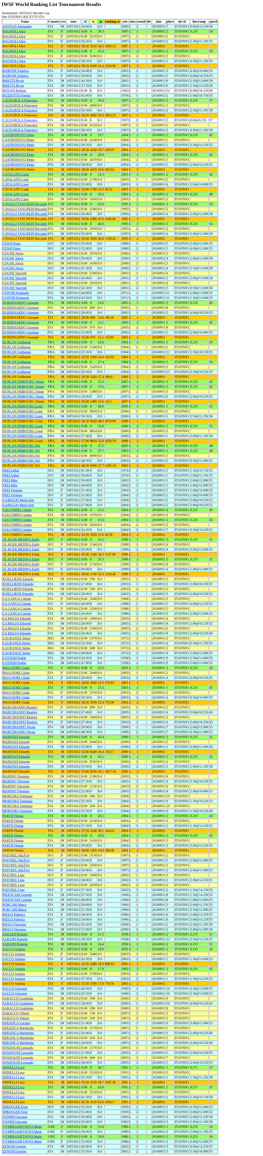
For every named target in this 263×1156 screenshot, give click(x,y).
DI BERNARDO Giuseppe (21, 302)
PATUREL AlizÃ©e (16, 855)
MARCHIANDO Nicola (19, 727)
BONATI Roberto (14, 90)
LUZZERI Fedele (14, 658)
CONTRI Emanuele (16, 293)
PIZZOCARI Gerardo (17, 895)
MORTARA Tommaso (17, 796)
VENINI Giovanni (15, 1117)
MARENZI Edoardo (16, 737)
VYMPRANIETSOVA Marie (22, 1126)
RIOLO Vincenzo (14, 924)
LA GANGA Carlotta (17, 599)
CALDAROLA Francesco (20, 100)
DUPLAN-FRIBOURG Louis (23, 406)
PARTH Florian (13, 816)
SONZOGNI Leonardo (18, 1048)
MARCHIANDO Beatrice (20, 707)
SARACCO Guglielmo (18, 998)
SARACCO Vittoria (16, 1013)
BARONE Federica (16, 71)
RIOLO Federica (14, 914)
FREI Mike (10, 480)
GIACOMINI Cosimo (17, 510)
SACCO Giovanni (15, 988)
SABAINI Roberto (15, 934)
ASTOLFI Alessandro (17, 26)
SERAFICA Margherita (18, 1028)
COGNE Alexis (13, 253)
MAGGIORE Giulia (16, 668)
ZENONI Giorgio (14, 1146)
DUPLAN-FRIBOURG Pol (21, 446)
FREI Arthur (11, 470)
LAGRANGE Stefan (16, 638)
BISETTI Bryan (13, 80)
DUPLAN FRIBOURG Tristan (23, 381)
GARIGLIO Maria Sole (18, 500)
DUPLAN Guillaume (17, 342)
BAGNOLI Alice (14, 31)
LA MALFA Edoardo (17, 618)
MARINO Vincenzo (16, 776)
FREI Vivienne (12, 490)
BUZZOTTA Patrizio (17, 95)
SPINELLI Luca (13, 1067)
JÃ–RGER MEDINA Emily (21, 539)
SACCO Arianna (14, 949)
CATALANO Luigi (16, 174)
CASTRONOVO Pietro (18, 135)
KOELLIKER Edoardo (18, 579)
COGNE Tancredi (15, 273)
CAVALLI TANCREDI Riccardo (25, 204)
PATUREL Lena (13, 875)
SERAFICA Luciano (16, 1023)
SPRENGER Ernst (15, 1107)
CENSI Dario (12, 243)
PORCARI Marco (15, 904)
